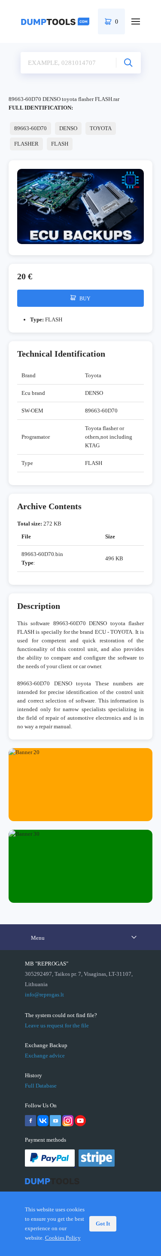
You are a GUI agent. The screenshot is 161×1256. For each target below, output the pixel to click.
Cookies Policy (63, 1238)
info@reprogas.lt (44, 994)
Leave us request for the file (57, 1025)
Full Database (41, 1085)
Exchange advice (45, 1055)
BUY (84, 299)
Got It (103, 1223)
